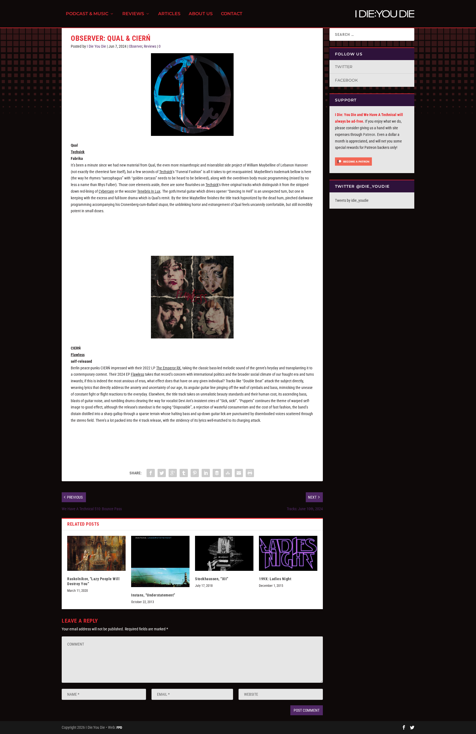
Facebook (346, 80)
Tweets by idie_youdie (352, 200)
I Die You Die (96, 46)
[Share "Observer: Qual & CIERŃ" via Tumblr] (183, 472)
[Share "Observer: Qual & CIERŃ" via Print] (249, 472)
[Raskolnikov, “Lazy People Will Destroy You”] (96, 553)
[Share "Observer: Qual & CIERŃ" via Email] (238, 472)
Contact (231, 14)
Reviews (133, 14)
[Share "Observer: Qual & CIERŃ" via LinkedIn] (205, 472)
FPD (119, 727)
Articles (169, 14)
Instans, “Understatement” (153, 595)
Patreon (369, 134)
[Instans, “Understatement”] (160, 561)
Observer (135, 46)
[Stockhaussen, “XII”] (224, 553)
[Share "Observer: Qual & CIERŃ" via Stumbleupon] (227, 472)
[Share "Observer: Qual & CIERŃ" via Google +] (172, 472)
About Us (201, 14)
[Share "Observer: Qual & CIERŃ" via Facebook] (150, 472)
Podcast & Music (87, 14)
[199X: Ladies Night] (288, 553)
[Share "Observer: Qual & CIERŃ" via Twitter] (161, 472)
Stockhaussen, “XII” (211, 579)
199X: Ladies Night (275, 579)
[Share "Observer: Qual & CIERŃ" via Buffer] (216, 472)
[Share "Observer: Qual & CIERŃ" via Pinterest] (194, 472)
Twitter (343, 66)
